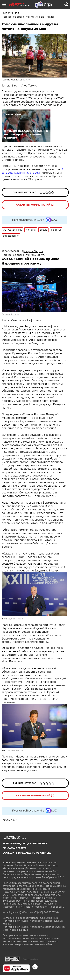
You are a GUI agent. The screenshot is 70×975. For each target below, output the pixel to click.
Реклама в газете (14, 848)
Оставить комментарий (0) (35, 204)
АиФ (28, 79)
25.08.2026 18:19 (10, 251)
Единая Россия (11, 314)
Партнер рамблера (30, 959)
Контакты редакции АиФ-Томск (25, 843)
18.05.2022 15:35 (10, 13)
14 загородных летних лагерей (32, 171)
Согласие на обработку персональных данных (30, 917)
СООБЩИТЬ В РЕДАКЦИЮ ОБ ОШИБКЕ (27, 852)
